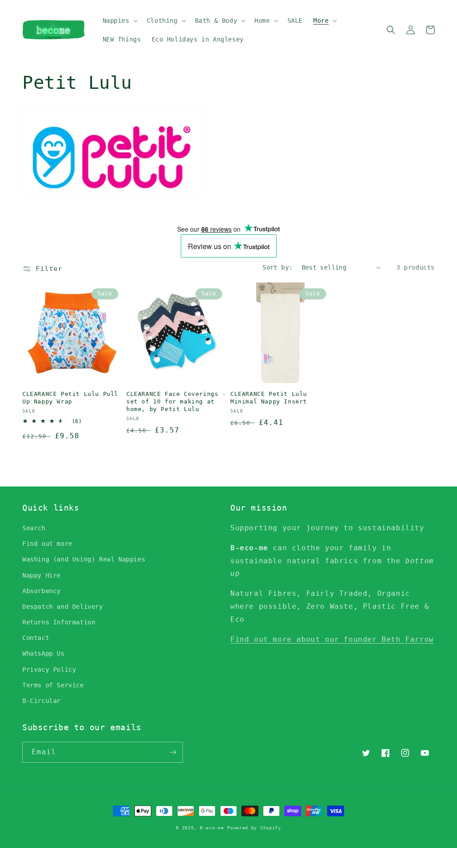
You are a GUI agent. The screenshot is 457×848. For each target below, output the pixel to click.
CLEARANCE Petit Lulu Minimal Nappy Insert (268, 398)
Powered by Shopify (254, 827)
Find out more (47, 543)
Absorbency (41, 590)
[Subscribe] (173, 752)
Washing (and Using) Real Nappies (83, 559)
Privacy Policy (49, 669)
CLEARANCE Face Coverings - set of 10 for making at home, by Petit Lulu (176, 401)
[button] (119, 20)
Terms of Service (53, 685)
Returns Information (58, 622)
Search (34, 528)
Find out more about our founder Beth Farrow (332, 639)
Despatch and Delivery (62, 606)
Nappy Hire (41, 575)
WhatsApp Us (43, 653)
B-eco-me (212, 827)
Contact (35, 637)
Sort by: (277, 267)
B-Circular (41, 700)
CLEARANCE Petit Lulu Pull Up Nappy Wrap (70, 398)
